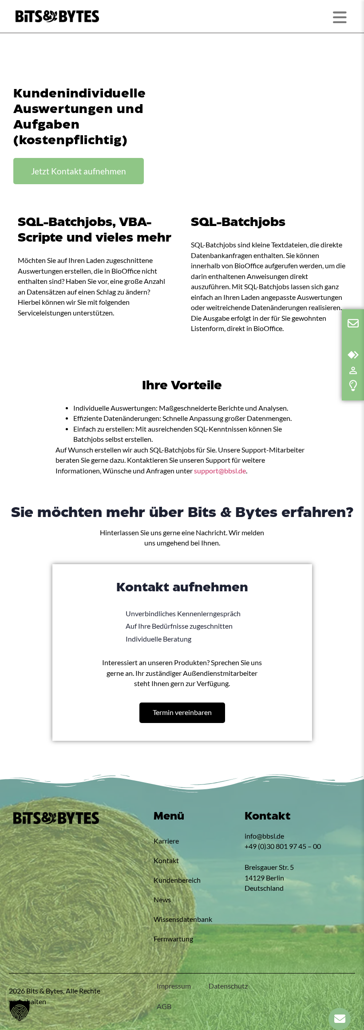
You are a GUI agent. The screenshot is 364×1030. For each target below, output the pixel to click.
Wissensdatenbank (183, 919)
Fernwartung (173, 939)
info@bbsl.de (264, 836)
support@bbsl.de (220, 471)
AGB (164, 1006)
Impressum (174, 986)
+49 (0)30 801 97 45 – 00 (283, 846)
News (162, 900)
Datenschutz (228, 986)
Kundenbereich (177, 880)
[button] (19, 1010)
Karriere (166, 841)
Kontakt (166, 860)
